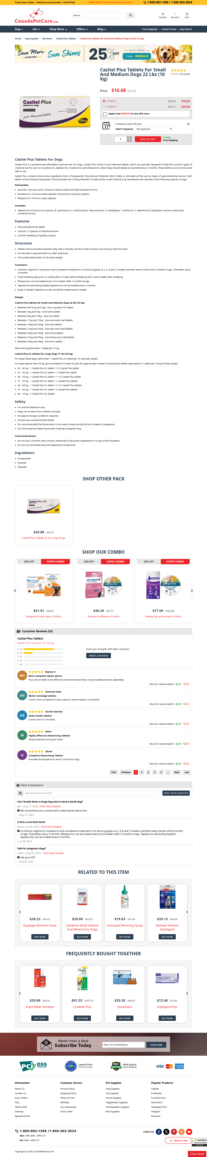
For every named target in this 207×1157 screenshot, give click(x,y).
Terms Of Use (67, 1097)
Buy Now (39, 937)
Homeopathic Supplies (117, 1106)
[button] (199, 1142)
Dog (17, 29)
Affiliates (64, 1102)
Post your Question (176, 793)
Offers (81, 29)
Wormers (47, 38)
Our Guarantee (68, 1106)
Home (18, 38)
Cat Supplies (112, 1093)
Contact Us (20, 1093)
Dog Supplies (32, 38)
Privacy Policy (67, 1088)
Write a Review (98, 655)
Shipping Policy (68, 1093)
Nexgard (155, 1111)
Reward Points (22, 1115)
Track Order (66, 1111)
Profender (156, 1093)
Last (187, 772)
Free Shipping (170, 140)
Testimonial (21, 1106)
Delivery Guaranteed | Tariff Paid (56, 2)
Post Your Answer (50, 806)
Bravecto (155, 1115)
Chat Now (197, 1154)
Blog (100, 29)
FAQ (17, 1102)
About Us (20, 1088)
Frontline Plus (158, 1097)
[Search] (131, 15)
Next (176, 772)
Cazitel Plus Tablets (66, 38)
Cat (35, 29)
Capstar (155, 1088)
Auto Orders (21, 1097)
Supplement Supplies (117, 1102)
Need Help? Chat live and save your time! (110, 2)
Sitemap (19, 1111)
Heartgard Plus (159, 1106)
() (179, 684)
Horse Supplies (113, 1097)
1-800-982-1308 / (34, 1131)
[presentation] (15, 590)
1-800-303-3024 (62, 1131)
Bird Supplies (113, 1111)
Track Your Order (24, 2)
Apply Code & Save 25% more (129, 113)
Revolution (156, 1102)
